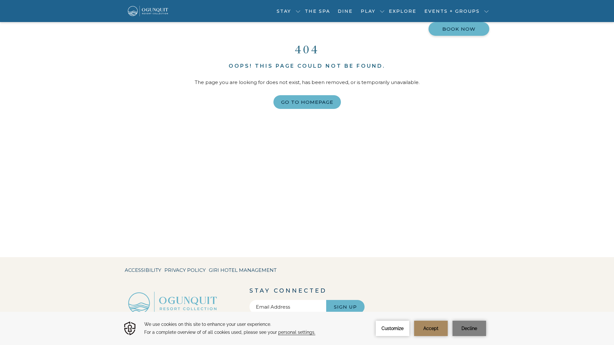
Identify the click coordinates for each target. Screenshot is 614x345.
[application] (307, 328)
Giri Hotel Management (243, 271)
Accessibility (143, 270)
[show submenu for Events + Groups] (486, 11)
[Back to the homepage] (148, 11)
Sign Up (345, 307)
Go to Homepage (307, 102)
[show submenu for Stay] (298, 11)
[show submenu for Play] (382, 11)
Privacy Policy (185, 270)
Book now (459, 29)
